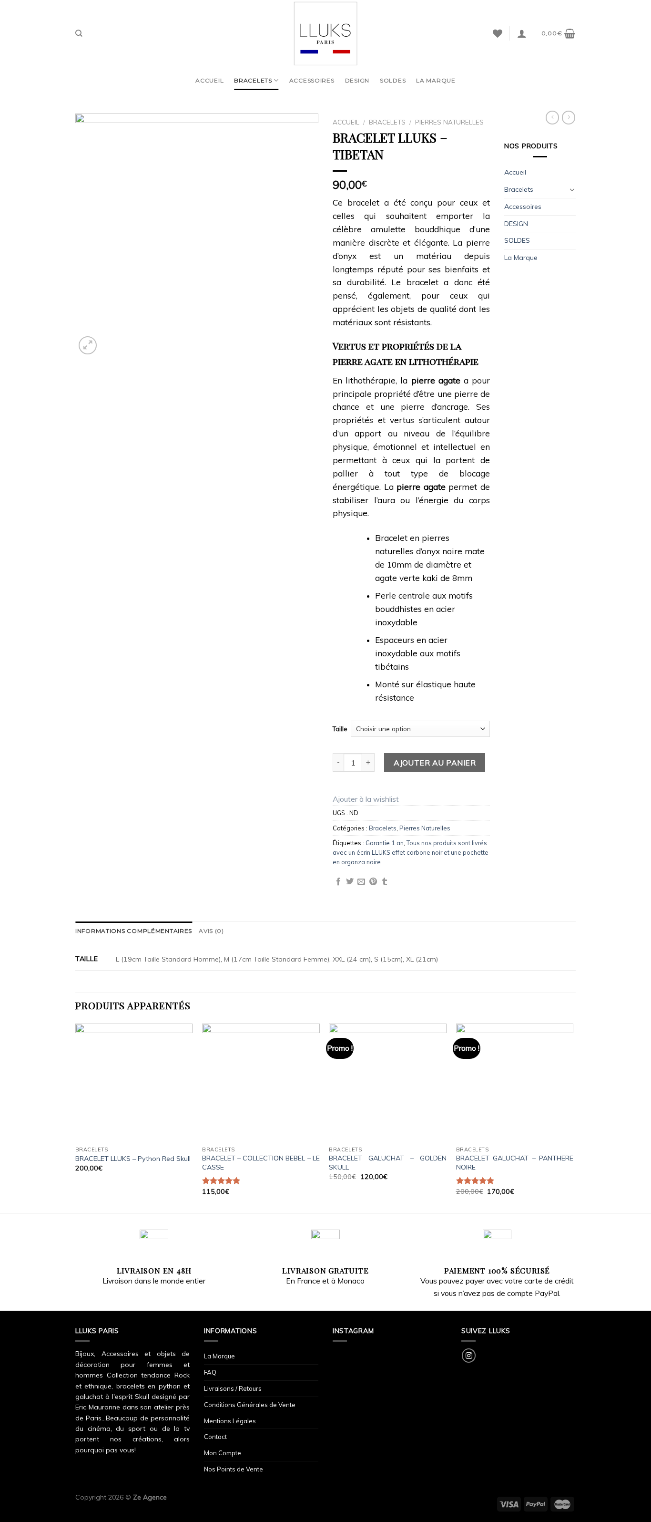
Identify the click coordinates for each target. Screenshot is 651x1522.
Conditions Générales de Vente (249, 1404)
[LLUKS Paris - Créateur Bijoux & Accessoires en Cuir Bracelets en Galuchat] (325, 33)
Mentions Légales (230, 1421)
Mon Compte (222, 1453)
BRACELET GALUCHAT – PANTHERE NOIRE (515, 1162)
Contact (215, 1436)
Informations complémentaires (133, 930)
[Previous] (76, 1117)
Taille (340, 729)
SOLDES (393, 80)
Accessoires (312, 80)
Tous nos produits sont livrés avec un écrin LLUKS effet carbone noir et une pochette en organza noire (410, 852)
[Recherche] (78, 33)
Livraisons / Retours (233, 1388)
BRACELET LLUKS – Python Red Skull (133, 1158)
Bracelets (253, 80)
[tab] (133, 930)
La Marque (435, 80)
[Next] (573, 1117)
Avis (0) (211, 930)
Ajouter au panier (435, 762)
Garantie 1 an (385, 843)
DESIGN (357, 80)
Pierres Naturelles (449, 122)
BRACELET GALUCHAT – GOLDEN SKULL (388, 1162)
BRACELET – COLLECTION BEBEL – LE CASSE (261, 1162)
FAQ (210, 1372)
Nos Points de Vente (233, 1469)
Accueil (209, 80)
